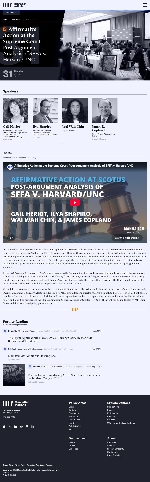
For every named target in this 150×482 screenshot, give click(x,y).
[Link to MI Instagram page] (27, 427)
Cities (71, 406)
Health (72, 423)
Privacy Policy (20, 465)
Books (110, 410)
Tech (71, 429)
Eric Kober (15, 360)
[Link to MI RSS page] (32, 427)
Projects (111, 419)
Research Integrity (115, 448)
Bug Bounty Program (44, 465)
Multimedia (112, 413)
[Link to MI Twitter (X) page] (10, 427)
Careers (72, 445)
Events (72, 442)
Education (73, 416)
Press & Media (114, 455)
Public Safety (75, 426)
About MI (111, 442)
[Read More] (15, 110)
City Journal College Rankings (121, 423)
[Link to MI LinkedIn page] (15, 427)
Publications (113, 406)
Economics (74, 413)
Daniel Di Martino (37, 382)
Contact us (112, 452)
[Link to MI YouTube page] (21, 427)
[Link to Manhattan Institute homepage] (16, 404)
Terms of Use (8, 465)
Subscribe (73, 448)
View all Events (11, 12)
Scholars (111, 445)
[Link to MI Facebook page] (4, 427)
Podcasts (111, 416)
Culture (72, 410)
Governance (15, 19)
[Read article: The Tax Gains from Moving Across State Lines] (14, 375)
